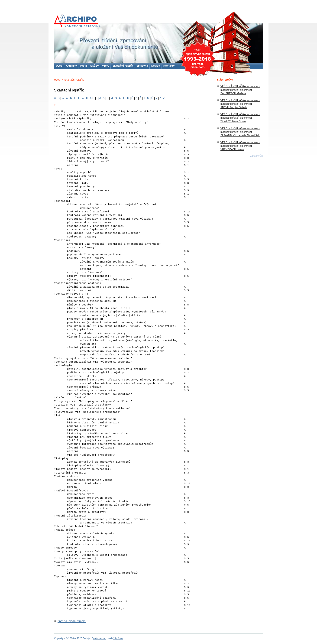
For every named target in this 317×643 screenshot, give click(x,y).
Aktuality (71, 65)
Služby (94, 65)
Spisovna (142, 65)
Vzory (105, 65)
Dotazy (155, 65)
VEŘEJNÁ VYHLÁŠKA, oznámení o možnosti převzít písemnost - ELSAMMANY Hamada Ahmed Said (240, 132)
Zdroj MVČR (256, 156)
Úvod (57, 79)
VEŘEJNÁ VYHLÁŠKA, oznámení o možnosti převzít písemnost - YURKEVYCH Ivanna (240, 146)
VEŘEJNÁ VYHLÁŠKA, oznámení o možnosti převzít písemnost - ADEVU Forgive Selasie (240, 104)
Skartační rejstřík (123, 65)
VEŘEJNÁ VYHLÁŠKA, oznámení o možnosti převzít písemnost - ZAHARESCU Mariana (240, 89)
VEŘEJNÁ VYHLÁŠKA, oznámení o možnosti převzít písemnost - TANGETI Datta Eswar (240, 118)
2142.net (118, 638)
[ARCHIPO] (158, 43)
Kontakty (169, 65)
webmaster (99, 638)
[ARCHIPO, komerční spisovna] (77, 21)
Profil (83, 65)
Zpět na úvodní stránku (72, 621)
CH (92, 98)
